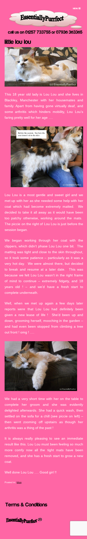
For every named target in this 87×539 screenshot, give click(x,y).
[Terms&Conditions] (26, 504)
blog (19, 482)
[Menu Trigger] (77, 8)
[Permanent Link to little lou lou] (18, 41)
